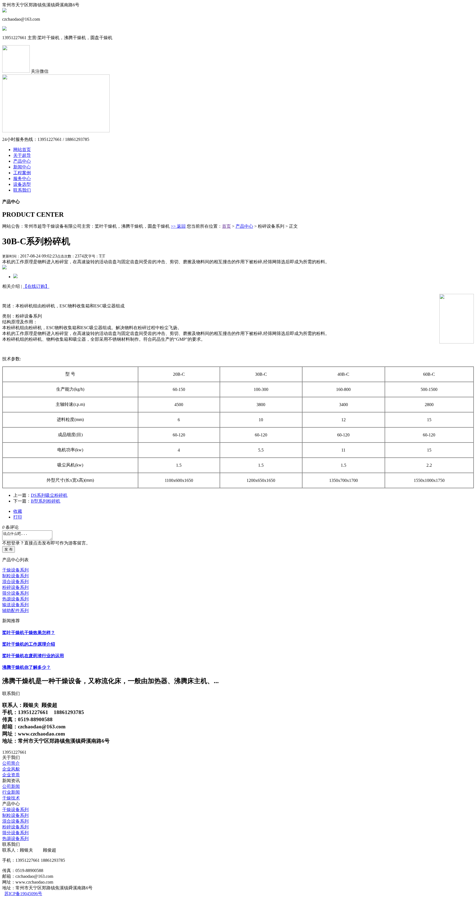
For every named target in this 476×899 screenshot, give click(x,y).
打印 (17, 517)
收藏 (17, 511)
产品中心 (22, 161)
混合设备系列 (15, 581)
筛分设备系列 (15, 593)
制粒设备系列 (15, 575)
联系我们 (22, 190)
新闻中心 (22, 167)
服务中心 (22, 178)
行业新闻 (11, 792)
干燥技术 (11, 798)
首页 (226, 226)
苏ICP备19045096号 (23, 893)
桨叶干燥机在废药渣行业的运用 (33, 655)
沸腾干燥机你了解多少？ (26, 667)
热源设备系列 (15, 599)
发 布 (8, 549)
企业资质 (11, 774)
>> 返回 (178, 226)
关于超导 (22, 155)
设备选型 (22, 184)
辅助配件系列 (15, 610)
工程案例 (22, 172)
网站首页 (22, 149)
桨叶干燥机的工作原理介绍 (28, 644)
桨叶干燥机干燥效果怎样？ (28, 632)
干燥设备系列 (15, 570)
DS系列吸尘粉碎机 (49, 495)
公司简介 (11, 763)
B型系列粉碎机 (45, 501)
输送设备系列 (15, 604)
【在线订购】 (36, 286)
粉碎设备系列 (15, 587)
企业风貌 (11, 769)
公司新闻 (11, 786)
